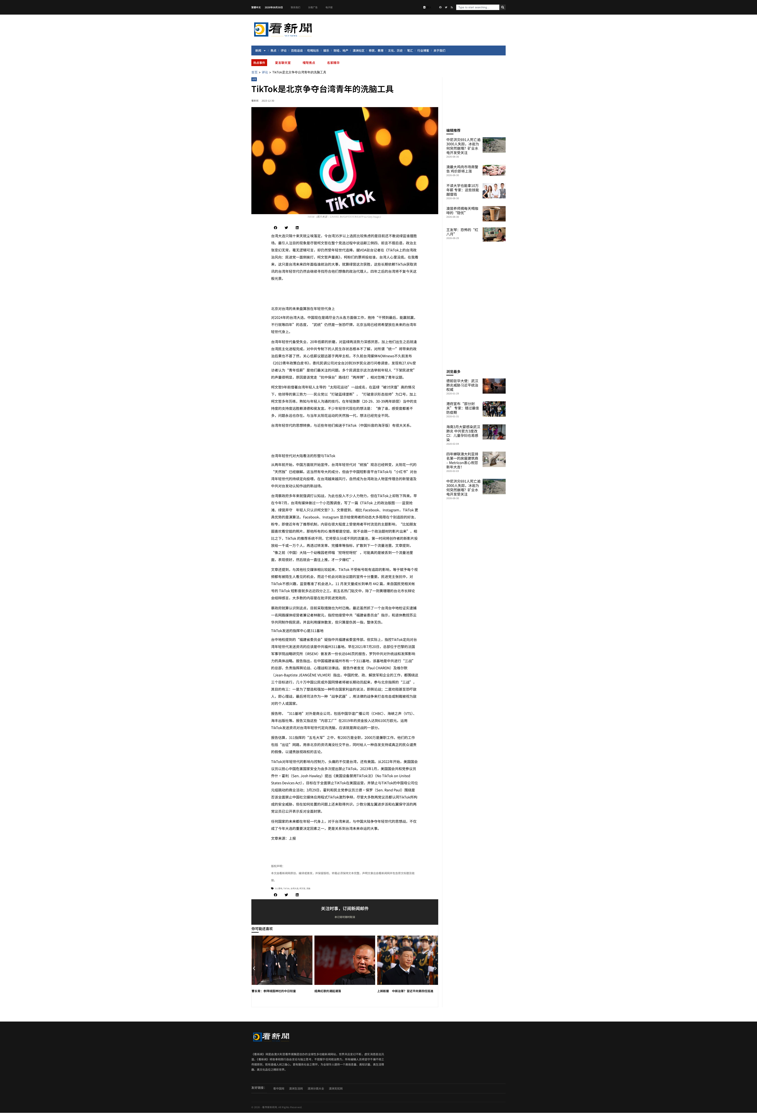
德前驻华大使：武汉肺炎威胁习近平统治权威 (462, 385)
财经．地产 (341, 50)
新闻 (258, 50)
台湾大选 (294, 888)
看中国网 (278, 1088)
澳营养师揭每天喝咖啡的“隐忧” (462, 210)
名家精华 (333, 62)
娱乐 (326, 50)
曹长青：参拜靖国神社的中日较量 (274, 991)
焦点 (273, 50)
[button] (275, 227)
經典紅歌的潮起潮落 (327, 991)
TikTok (286, 888)
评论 (284, 50)
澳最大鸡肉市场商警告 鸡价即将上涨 (462, 169)
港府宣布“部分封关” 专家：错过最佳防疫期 (462, 408)
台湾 (254, 79)
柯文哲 (302, 888)
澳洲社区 (359, 50)
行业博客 (423, 50)
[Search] (502, 7)
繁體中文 (256, 7)
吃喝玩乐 (313, 50)
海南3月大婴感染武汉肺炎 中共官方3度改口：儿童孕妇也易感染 (463, 433)
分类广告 (313, 7)
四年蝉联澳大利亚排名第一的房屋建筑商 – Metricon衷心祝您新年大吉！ (462, 460)
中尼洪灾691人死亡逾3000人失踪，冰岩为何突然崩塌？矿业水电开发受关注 (463, 146)
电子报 (329, 7)
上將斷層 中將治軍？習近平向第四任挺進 (405, 991)
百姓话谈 (297, 50)
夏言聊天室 (283, 62)
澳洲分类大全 (316, 1088)
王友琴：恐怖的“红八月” (462, 231)
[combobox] (477, 7)
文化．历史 (395, 50)
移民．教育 (376, 50)
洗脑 (308, 888)
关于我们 (439, 50)
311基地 (278, 888)
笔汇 (410, 50)
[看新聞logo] (282, 37)
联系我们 (295, 7)
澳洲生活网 (296, 1088)
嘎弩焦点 (309, 62)
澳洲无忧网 (336, 1088)
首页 (254, 72)
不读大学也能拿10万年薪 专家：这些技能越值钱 (462, 190)
